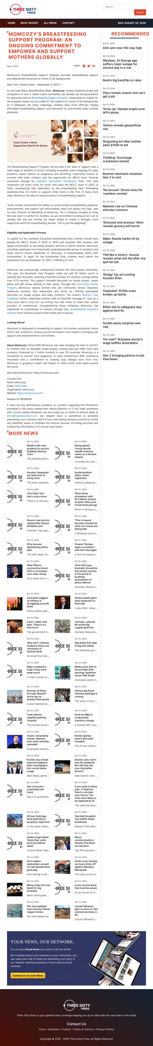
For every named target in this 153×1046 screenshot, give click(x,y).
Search (140, 12)
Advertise (53, 1029)
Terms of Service (83, 1029)
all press (50, 22)
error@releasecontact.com (22, 415)
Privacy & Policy (105, 1029)
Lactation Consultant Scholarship (56, 181)
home (11, 22)
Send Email (20, 385)
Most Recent (29, 22)
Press (42, 1029)
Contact (68, 22)
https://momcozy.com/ (30, 393)
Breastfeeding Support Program (49, 97)
